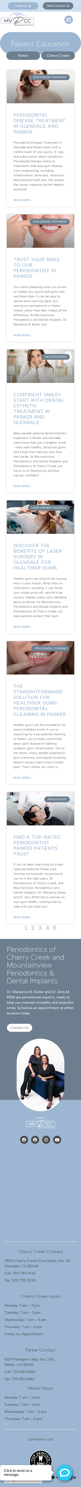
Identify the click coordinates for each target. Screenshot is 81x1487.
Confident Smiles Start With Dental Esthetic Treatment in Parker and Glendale (39, 408)
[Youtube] (57, 1140)
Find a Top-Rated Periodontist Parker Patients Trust (37, 845)
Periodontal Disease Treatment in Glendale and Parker (39, 123)
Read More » (23, 200)
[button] (68, 20)
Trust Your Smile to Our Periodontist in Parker (37, 268)
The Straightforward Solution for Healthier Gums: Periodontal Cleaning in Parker (40, 700)
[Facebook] (24, 1140)
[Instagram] (46, 1140)
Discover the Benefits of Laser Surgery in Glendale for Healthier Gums (38, 557)
